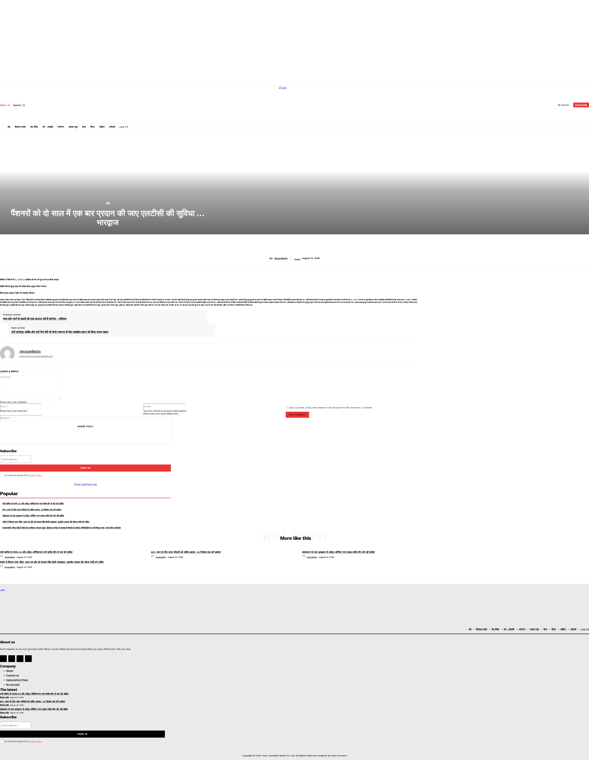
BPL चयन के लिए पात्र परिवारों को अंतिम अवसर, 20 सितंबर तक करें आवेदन (31, 509)
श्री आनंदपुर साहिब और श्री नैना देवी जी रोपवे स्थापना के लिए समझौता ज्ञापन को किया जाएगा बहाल (60, 332)
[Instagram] (11, 658)
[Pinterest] (85, 434)
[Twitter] (74, 434)
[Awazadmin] (7, 353)
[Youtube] (28, 658)
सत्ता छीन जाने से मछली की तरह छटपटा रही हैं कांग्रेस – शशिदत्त (34, 319)
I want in (85, 468)
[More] (107, 434)
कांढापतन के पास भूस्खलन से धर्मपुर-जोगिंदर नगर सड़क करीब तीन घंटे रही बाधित (33, 515)
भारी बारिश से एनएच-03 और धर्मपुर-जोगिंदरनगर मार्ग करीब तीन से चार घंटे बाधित (33, 503)
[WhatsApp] (96, 434)
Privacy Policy (34, 475)
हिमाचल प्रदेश (4, 697)
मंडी (108, 203)
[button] (19, 105)
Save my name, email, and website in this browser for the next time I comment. (331, 407)
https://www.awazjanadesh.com (36, 356)
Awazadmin (280, 258)
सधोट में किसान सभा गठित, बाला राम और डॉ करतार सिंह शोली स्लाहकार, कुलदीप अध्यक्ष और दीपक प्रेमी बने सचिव (45, 521)
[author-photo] (2, 557)
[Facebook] (63, 434)
